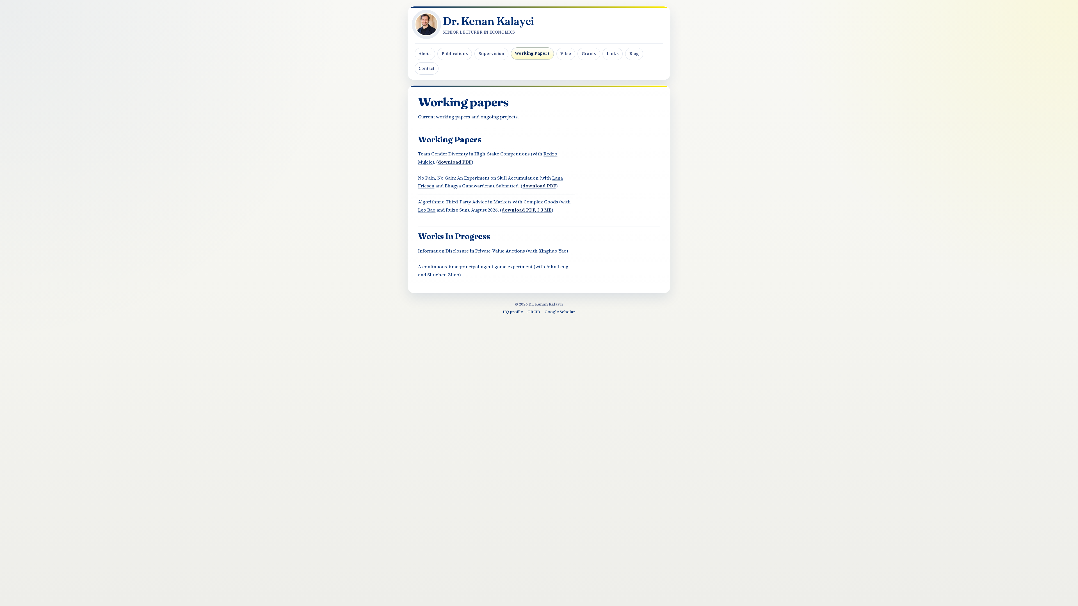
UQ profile (513, 312)
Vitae (565, 53)
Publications (455, 53)
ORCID (533, 312)
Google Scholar (560, 312)
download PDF (455, 162)
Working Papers (532, 53)
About (425, 53)
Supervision (491, 53)
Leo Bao (426, 210)
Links (613, 53)
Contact (426, 68)
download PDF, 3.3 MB (527, 210)
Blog (634, 53)
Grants (589, 53)
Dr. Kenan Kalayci (488, 21)
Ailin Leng (557, 266)
